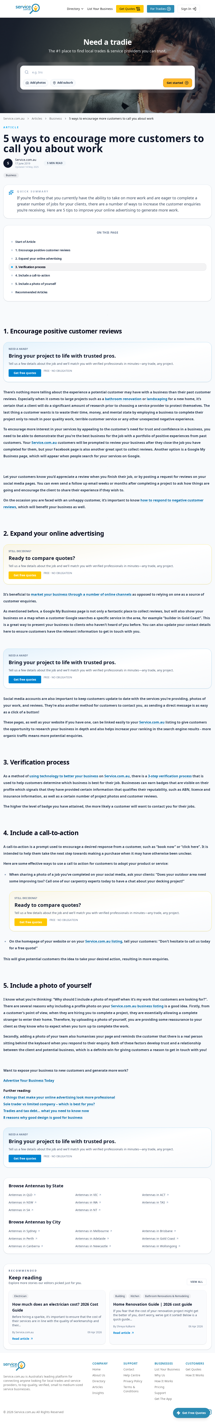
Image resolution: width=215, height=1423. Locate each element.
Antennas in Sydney (23, 1231)
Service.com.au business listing (137, 1006)
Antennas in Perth (21, 1238)
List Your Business (100, 9)
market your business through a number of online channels (81, 594)
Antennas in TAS (153, 1202)
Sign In (186, 9)
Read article (20, 1339)
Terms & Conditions (131, 1389)
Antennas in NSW (21, 1202)
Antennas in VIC (86, 1195)
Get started (175, 83)
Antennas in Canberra (24, 1246)
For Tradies (158, 9)
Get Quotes (127, 9)
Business (55, 118)
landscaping (157, 399)
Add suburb (65, 83)
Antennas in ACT (153, 1195)
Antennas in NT (86, 1210)
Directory (73, 9)
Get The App (163, 1399)
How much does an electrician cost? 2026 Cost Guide (55, 1307)
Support (160, 1393)
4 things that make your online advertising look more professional (59, 1097)
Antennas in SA (19, 1210)
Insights (98, 1393)
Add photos (38, 83)
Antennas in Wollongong (159, 1246)
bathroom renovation (123, 399)
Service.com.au (14, 118)
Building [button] (120, 1296)
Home (96, 1369)
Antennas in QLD (20, 1195)
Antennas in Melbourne (92, 1231)
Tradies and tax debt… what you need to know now (46, 1110)
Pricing (159, 1387)
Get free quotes (25, 373)
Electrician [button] (20, 1296)
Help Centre (131, 1375)
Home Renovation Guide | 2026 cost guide (152, 1304)
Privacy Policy (132, 1381)
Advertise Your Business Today (28, 1080)
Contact (128, 1369)
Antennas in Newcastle (91, 1246)
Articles (37, 118)
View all (196, 1282)
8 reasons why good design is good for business (43, 1117)
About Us (98, 1375)
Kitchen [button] (135, 1296)
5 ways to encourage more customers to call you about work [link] (111, 118)
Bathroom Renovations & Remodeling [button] (167, 1296)
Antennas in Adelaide (90, 1238)
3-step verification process (170, 776)
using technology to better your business (63, 776)
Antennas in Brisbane (157, 1231)
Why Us (160, 1375)
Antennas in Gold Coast (158, 1238)
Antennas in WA (86, 1202)
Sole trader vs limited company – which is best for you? (49, 1104)
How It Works (164, 1381)
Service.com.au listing (103, 941)
